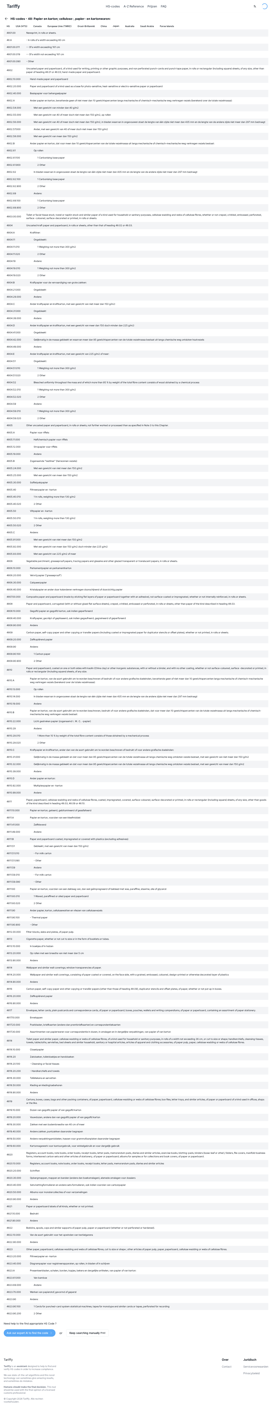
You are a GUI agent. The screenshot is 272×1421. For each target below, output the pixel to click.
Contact (226, 1366)
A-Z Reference (134, 6)
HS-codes (113, 6)
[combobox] (255, 6)
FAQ (163, 6)
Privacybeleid (251, 1373)
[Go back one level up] (8, 19)
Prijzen (152, 6)
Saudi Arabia (147, 26)
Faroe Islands (167, 26)
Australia (129, 26)
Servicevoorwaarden (255, 1366)
